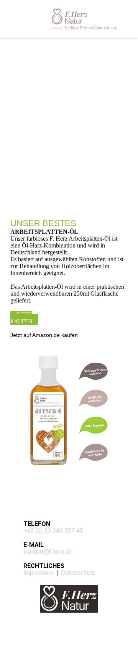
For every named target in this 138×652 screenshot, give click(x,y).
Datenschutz (78, 572)
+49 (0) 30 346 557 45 (53, 530)
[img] (84, 19)
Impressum (38, 572)
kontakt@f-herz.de (48, 551)
